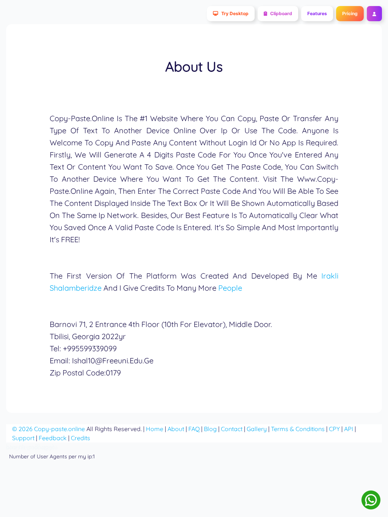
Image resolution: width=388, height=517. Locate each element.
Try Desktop (235, 13)
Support (23, 438)
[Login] (373, 13)
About (175, 429)
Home (154, 429)
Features (317, 13)
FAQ (194, 429)
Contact (231, 429)
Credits (80, 438)
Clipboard (281, 13)
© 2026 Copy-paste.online (48, 429)
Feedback (53, 438)
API (348, 429)
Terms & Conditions (298, 429)
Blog (210, 429)
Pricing (350, 13)
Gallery (257, 429)
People (230, 288)
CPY (334, 429)
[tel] (370, 500)
